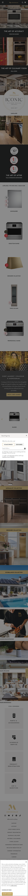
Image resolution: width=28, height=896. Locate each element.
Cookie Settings (7, 890)
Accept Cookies (7, 893)
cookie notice (13, 885)
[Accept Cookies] (26, 862)
